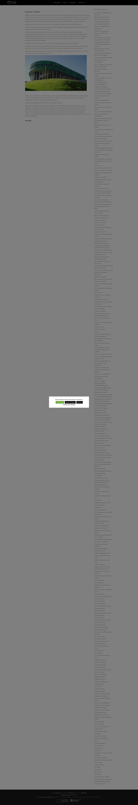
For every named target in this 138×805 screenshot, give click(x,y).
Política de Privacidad (69, 404)
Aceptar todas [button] (60, 402)
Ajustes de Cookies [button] (70, 402)
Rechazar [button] (79, 402)
